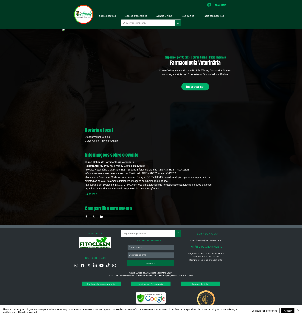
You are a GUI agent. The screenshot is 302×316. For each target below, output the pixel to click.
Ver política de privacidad (24, 312)
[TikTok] (107, 265)
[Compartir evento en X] (93, 216)
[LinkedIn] (95, 265)
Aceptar (288, 310)
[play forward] (107, 242)
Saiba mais (91, 194)
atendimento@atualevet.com (206, 240)
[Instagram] (76, 265)
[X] (89, 265)
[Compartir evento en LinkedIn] (101, 216)
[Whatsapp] (114, 265)
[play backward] (83, 242)
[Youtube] (101, 265)
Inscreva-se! (195, 87)
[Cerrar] (298, 310)
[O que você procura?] (178, 23)
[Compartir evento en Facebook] (86, 216)
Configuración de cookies (264, 310)
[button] (107, 14)
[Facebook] (82, 265)
